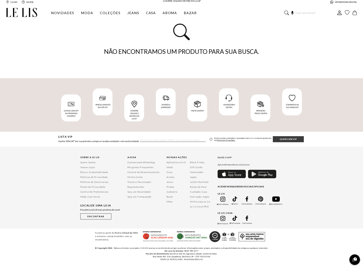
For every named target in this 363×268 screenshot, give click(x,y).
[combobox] (310, 12)
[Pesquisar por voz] (292, 12)
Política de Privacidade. (226, 140)
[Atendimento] (354, 259)
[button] (95, 215)
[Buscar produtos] (286, 13)
